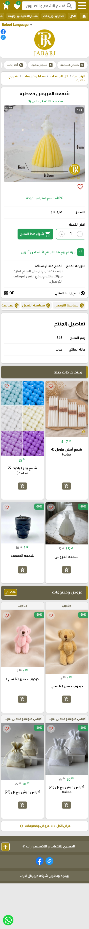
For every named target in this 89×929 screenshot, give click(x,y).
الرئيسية (78, 76)
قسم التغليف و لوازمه (23, 16)
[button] (16, 6)
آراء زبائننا (15, 65)
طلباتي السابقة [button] (72, 65)
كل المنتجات (59, 76)
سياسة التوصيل (69, 305)
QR (9, 293)
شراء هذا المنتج (35, 234)
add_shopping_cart (66, 486)
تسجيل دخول (42, 65)
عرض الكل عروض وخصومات (44, 826)
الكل (72, 16)
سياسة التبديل (36, 305)
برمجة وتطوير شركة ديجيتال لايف (44, 876)
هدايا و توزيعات (53, 16)
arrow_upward (5, 847)
